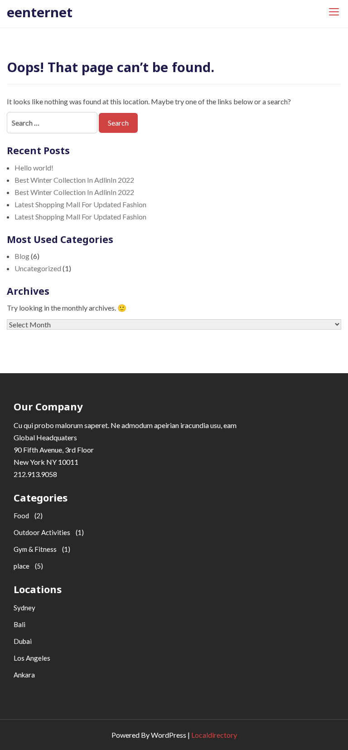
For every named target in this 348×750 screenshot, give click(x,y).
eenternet (39, 12)
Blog (21, 256)
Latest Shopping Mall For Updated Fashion (80, 204)
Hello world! (33, 167)
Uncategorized (37, 268)
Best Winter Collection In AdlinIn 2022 (74, 179)
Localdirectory (214, 735)
